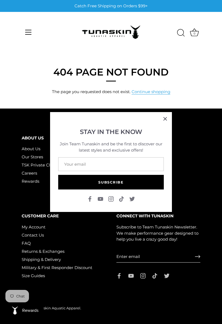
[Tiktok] (121, 198)
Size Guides (33, 275)
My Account (33, 227)
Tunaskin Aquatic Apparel (57, 308)
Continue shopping (151, 91)
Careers (29, 173)
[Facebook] (90, 198)
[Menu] (28, 32)
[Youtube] (100, 198)
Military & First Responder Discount (57, 267)
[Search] (181, 33)
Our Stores (32, 156)
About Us (31, 148)
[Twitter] (132, 198)
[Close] (165, 119)
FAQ (26, 243)
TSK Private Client (40, 165)
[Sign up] (197, 256)
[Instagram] (111, 198)
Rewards (30, 181)
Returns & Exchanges (43, 251)
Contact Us (33, 235)
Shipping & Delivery (41, 259)
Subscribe (110, 182)
